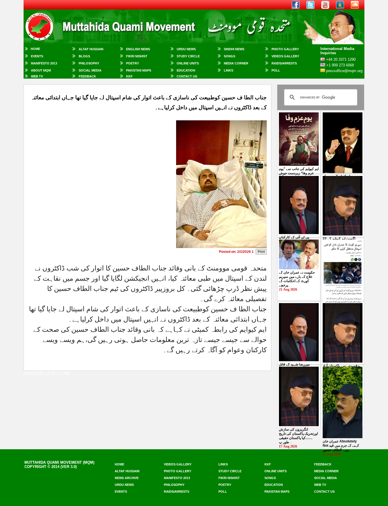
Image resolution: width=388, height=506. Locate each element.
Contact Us (187, 76)
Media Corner (236, 63)
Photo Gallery (285, 49)
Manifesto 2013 (44, 63)
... (299, 173)
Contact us (324, 491)
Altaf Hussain (91, 49)
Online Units (188, 63)
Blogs (84, 56)
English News (138, 49)
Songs (229, 56)
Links (228, 70)
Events (37, 56)
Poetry (132, 63)
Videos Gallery (285, 56)
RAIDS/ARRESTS (284, 63)
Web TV (37, 76)
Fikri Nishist (136, 56)
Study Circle (188, 56)
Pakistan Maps (138, 70)
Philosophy (89, 63)
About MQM (41, 70)
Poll (276, 70)
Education (186, 70)
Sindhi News (234, 49)
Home (35, 49)
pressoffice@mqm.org (344, 71)
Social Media (90, 70)
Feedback (87, 76)
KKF (129, 76)
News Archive (127, 478)
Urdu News (186, 49)
